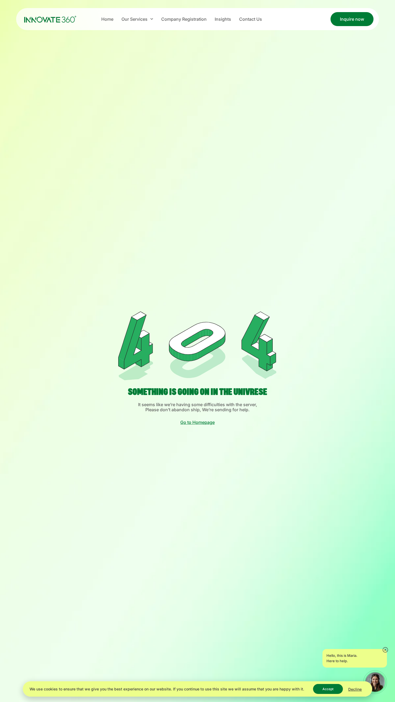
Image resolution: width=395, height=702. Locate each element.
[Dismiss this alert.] (385, 650)
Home (107, 19)
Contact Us (250, 19)
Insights (223, 19)
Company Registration (184, 19)
